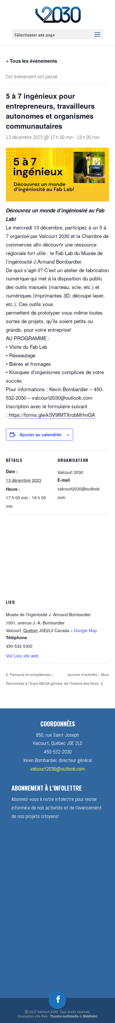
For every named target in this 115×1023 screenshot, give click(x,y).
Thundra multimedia (64, 1016)
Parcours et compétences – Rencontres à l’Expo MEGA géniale (34, 679)
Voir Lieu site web (22, 656)
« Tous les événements (31, 60)
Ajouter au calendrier (40, 434)
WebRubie (90, 1016)
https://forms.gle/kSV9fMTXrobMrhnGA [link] (52, 414)
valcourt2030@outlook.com (57, 769)
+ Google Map (83, 630)
